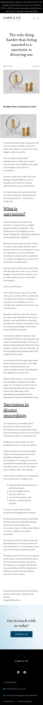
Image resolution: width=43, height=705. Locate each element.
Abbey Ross (15, 600)
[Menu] (38, 18)
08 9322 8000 (11, 682)
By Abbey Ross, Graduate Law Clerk (19, 106)
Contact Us (21, 634)
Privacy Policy (8, 701)
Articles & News (19, 591)
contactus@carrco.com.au (16, 689)
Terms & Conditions (24, 701)
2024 (35, 11)
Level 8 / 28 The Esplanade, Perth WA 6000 (22, 695)
